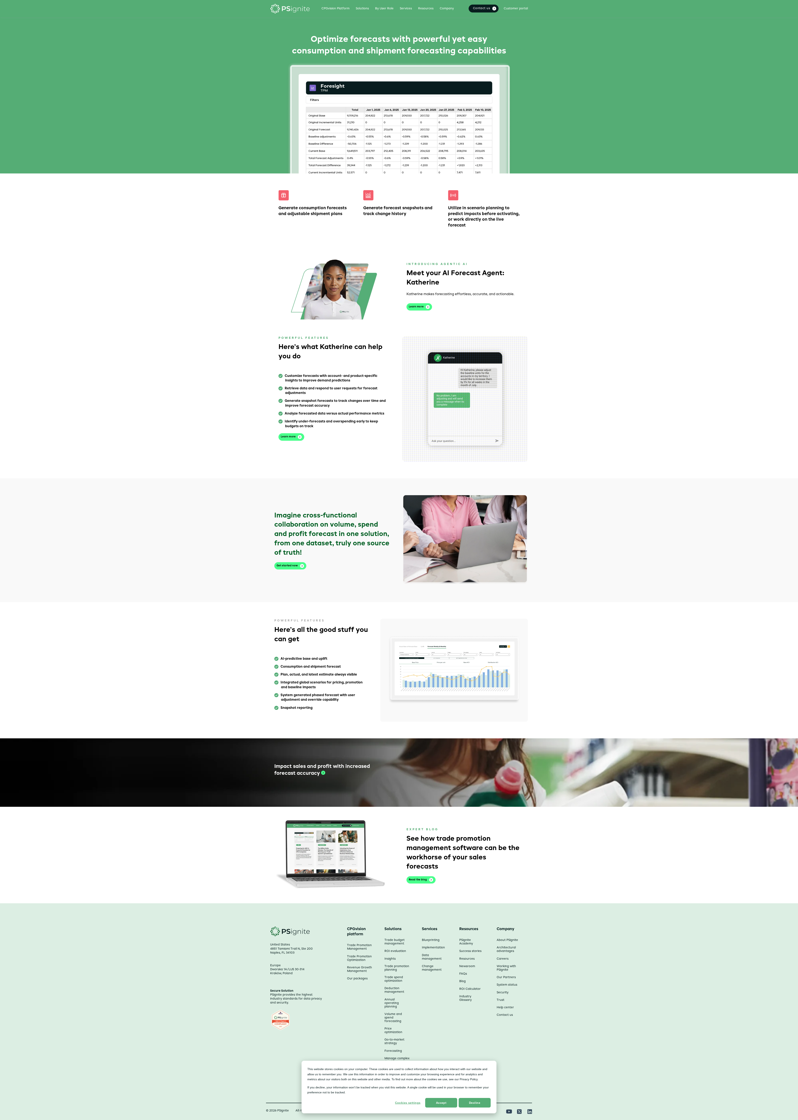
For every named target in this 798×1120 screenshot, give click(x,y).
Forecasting (393, 1050)
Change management (432, 968)
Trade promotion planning (396, 968)
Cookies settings (408, 1102)
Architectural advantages (506, 949)
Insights (390, 958)
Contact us (505, 1015)
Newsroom (467, 966)
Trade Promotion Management (359, 947)
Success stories (470, 951)
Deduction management (394, 990)
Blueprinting (431, 940)
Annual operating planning (391, 1003)
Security (503, 992)
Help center (505, 1007)
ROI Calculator (470, 989)
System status (507, 984)
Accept (441, 1102)
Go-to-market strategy (394, 1041)
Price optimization (393, 1030)
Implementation (433, 947)
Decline (474, 1102)
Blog (462, 981)
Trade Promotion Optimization (359, 958)
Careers (503, 958)
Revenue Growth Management (359, 969)
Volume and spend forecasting (393, 1018)
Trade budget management (394, 942)
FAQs (463, 973)
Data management (432, 957)
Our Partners (506, 977)
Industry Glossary (465, 998)
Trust (500, 1000)
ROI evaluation (395, 951)
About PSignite (507, 940)
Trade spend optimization (393, 979)
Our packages (357, 978)
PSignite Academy (466, 942)
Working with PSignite (506, 968)
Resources (467, 958)
